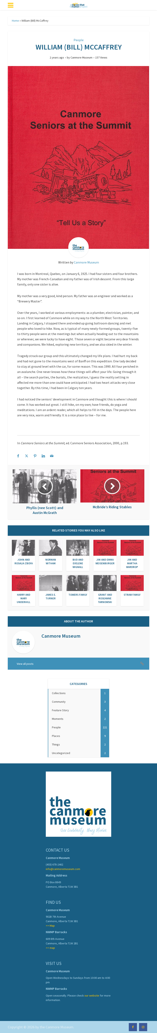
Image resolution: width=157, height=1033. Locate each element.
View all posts (25, 664)
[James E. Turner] (50, 583)
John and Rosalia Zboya (24, 561)
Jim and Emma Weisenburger (104, 561)
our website (91, 995)
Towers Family (77, 594)
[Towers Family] (77, 583)
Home (15, 20)
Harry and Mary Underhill (23, 598)
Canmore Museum (81, 57)
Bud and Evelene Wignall (78, 563)
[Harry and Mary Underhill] (23, 583)
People (79, 40)
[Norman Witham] (50, 547)
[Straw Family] (132, 583)
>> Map (50, 925)
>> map (50, 948)
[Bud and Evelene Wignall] (77, 547)
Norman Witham (50, 561)
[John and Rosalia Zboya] (23, 547)
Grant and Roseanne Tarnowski (105, 598)
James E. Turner (50, 596)
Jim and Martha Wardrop (132, 563)
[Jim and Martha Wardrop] (132, 547)
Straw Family (132, 594)
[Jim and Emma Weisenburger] (105, 547)
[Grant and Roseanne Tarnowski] (105, 583)
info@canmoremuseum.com (63, 869)
